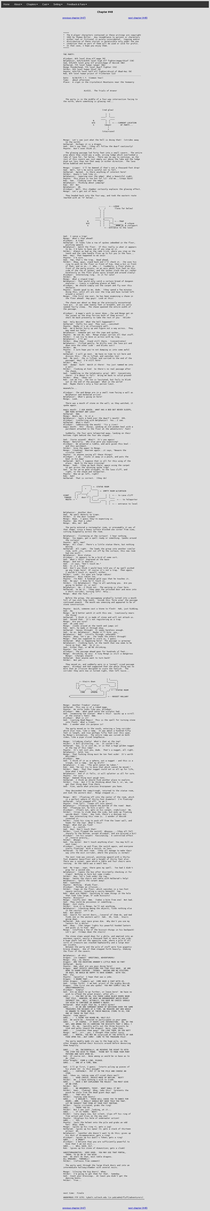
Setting (57, 4)
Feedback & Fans (76, 4)
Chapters (31, 4)
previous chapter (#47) (74, 18)
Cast (45, 4)
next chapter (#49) (137, 18)
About (17, 4)
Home (6, 4)
